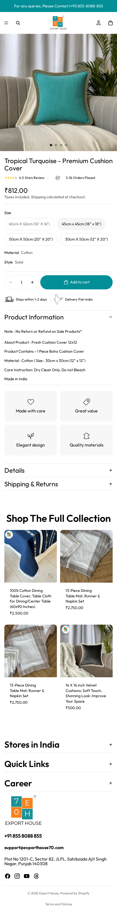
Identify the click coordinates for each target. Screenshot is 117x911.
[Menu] (6, 23)
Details (14, 470)
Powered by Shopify (75, 893)
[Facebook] (7, 876)
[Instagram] (17, 876)
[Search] (18, 23)
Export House (49, 893)
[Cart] (110, 23)
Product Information (34, 317)
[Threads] (36, 876)
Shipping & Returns (31, 484)
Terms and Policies (58, 904)
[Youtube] (26, 876)
